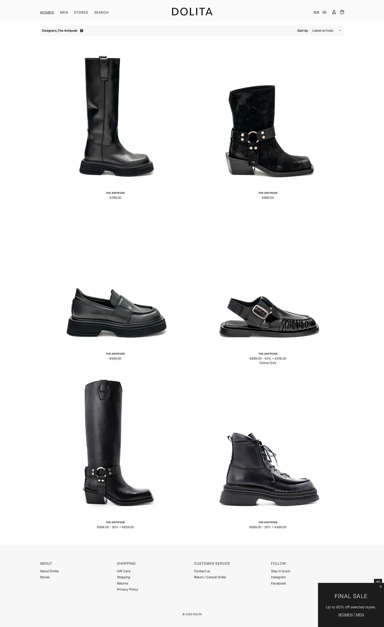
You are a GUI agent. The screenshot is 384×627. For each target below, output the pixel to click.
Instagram (278, 577)
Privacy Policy (127, 589)
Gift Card (123, 571)
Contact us (202, 571)
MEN (360, 615)
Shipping (123, 577)
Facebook (278, 583)
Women (47, 12)
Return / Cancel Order (210, 577)
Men (64, 12)
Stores (81, 12)
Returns (122, 583)
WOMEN (345, 615)
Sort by (302, 30)
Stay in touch (280, 571)
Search (101, 12)
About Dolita (49, 571)
